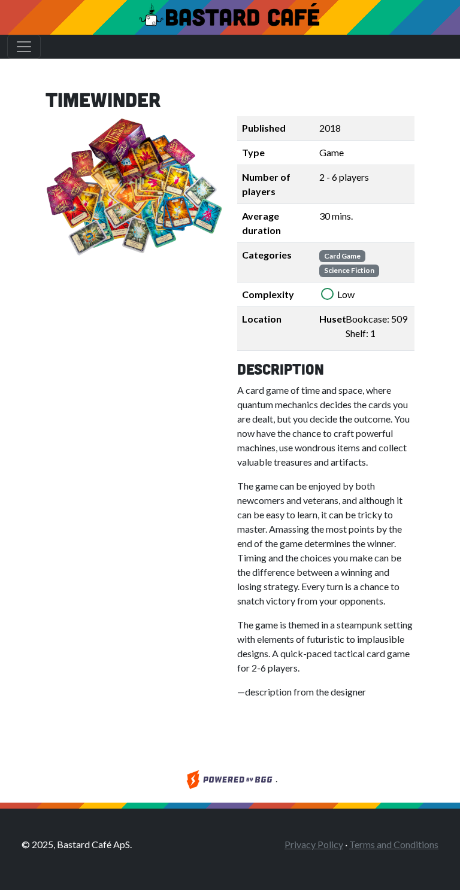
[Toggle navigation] (24, 47)
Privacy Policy (314, 844)
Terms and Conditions (393, 844)
